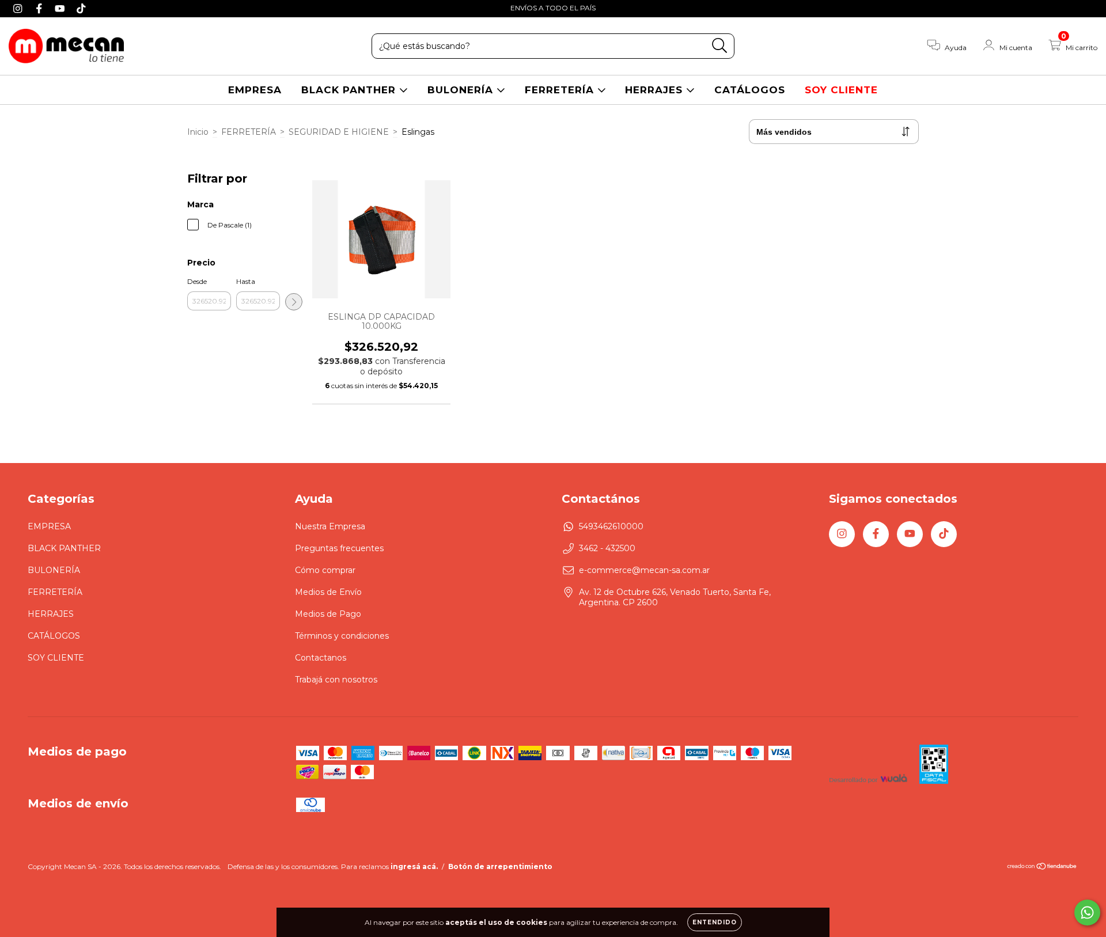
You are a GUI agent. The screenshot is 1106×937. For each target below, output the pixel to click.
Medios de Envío (328, 592)
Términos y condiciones (342, 636)
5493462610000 (611, 526)
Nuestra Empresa (330, 526)
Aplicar (293, 301)
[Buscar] (719, 45)
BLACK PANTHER (350, 90)
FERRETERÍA (561, 90)
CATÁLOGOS (749, 90)
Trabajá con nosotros (336, 679)
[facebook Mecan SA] (40, 8)
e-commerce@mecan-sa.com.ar (644, 570)
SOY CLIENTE (841, 90)
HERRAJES (655, 90)
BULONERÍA (462, 90)
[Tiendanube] (1042, 867)
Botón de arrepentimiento (500, 866)
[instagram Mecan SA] (19, 8)
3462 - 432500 (607, 548)
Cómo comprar (325, 570)
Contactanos (320, 658)
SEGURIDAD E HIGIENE (339, 132)
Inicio (198, 132)
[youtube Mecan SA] (61, 8)
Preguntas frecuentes (339, 548)
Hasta (245, 281)
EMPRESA (255, 90)
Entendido (714, 922)
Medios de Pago (328, 614)
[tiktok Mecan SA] (81, 8)
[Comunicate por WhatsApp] (1087, 912)
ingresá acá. (414, 866)
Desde (197, 281)
